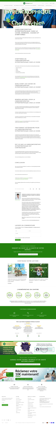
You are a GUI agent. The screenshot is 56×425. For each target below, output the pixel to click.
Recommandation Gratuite (19, 5)
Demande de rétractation (31, 399)
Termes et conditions (30, 406)
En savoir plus (9, 283)
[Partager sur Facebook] (30, 189)
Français (46, 3)
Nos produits (17, 398)
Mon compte (29, 398)
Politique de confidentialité (28, 227)
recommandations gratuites (23, 77)
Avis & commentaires (19, 399)
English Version (18, 412)
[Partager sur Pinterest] (36, 189)
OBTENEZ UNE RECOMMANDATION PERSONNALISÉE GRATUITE (28, 364)
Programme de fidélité (31, 402)
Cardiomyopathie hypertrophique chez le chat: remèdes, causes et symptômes (17, 280)
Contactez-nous (49, 5)
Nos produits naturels (8, 5)
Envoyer (18, 239)
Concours (17, 408)
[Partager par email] (39, 189)
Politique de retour (30, 403)
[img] (28, 322)
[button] (27, 337)
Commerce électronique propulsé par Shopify (28, 422)
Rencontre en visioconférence (30, 5)
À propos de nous (41, 5)
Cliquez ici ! (34, 0)
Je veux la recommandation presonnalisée (28, 254)
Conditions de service (36, 227)
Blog (16, 411)
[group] (28, 375)
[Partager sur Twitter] (33, 189)
